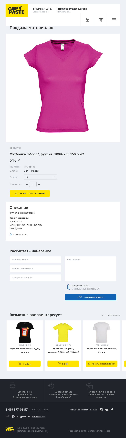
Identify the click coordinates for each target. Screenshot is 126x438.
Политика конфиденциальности (32, 431)
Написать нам (38, 416)
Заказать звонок (40, 409)
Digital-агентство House (99, 430)
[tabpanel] (25, 345)
